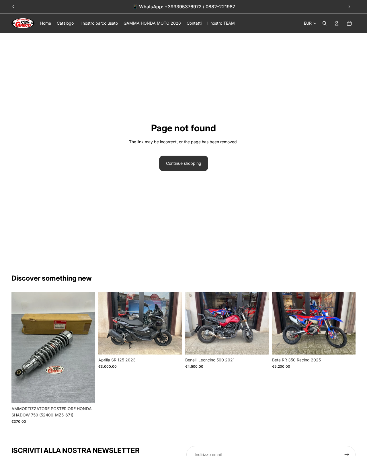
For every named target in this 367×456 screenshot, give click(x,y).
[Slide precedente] (13, 6)
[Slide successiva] (349, 6)
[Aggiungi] (86, 394)
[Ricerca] (324, 23)
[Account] (336, 23)
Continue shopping (183, 163)
